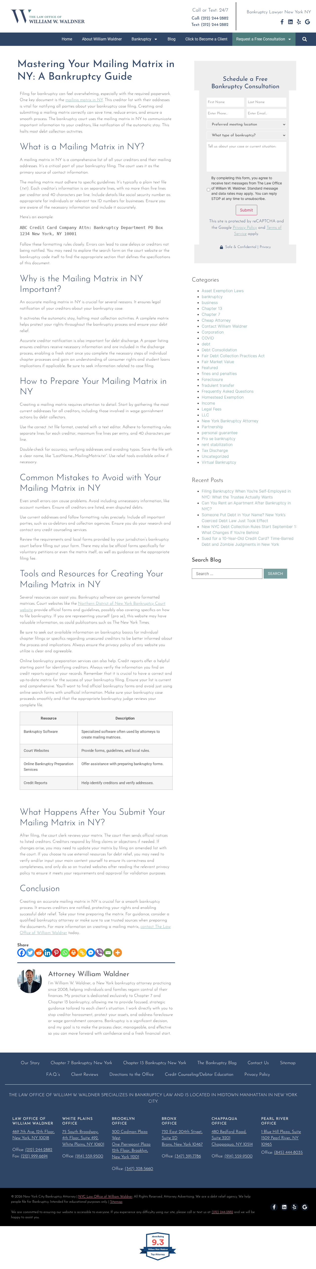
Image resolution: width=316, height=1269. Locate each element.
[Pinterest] (56, 952)
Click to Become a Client (206, 39)
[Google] (307, 21)
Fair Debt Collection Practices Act (233, 355)
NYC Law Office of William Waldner (105, 1196)
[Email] (108, 952)
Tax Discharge (215, 450)
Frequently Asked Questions (228, 391)
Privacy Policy (245, 228)
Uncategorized (215, 456)
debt (206, 343)
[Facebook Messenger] (90, 952)
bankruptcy (212, 296)
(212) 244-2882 (38, 1150)
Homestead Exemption (223, 397)
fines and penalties (219, 373)
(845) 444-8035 (288, 1152)
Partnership (212, 426)
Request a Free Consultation (260, 39)
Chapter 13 (212, 308)
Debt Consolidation (219, 349)
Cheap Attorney (216, 320)
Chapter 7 (211, 314)
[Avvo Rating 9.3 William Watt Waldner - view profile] (158, 1260)
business (210, 302)
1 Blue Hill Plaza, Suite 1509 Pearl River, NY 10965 (281, 1138)
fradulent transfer (218, 385)
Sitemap (116, 1202)
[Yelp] (298, 21)
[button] (304, 39)
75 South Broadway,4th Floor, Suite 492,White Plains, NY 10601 (83, 1138)
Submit (246, 210)
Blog (172, 39)
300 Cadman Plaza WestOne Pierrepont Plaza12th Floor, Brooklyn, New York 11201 (131, 1144)
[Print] (73, 952)
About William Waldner (102, 39)
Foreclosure (212, 379)
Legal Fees (211, 408)
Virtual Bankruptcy (219, 462)
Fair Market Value (218, 361)
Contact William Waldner (224, 326)
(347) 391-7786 (188, 1156)
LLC (205, 414)
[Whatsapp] (64, 952)
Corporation (213, 332)
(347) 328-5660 (139, 1169)
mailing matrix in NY (84, 100)
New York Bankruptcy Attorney (230, 420)
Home (67, 39)
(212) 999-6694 (34, 1156)
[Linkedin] (290, 21)
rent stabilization (217, 444)
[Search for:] (227, 573)
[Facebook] (21, 952)
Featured (210, 367)
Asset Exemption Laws (223, 290)
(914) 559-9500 (89, 1156)
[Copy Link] (82, 952)
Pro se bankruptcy (219, 438)
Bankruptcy (141, 39)
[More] (117, 952)
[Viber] (99, 952)
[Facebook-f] (281, 21)
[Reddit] (39, 952)
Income (208, 403)
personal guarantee (219, 432)
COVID (208, 337)
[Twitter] (30, 952)
